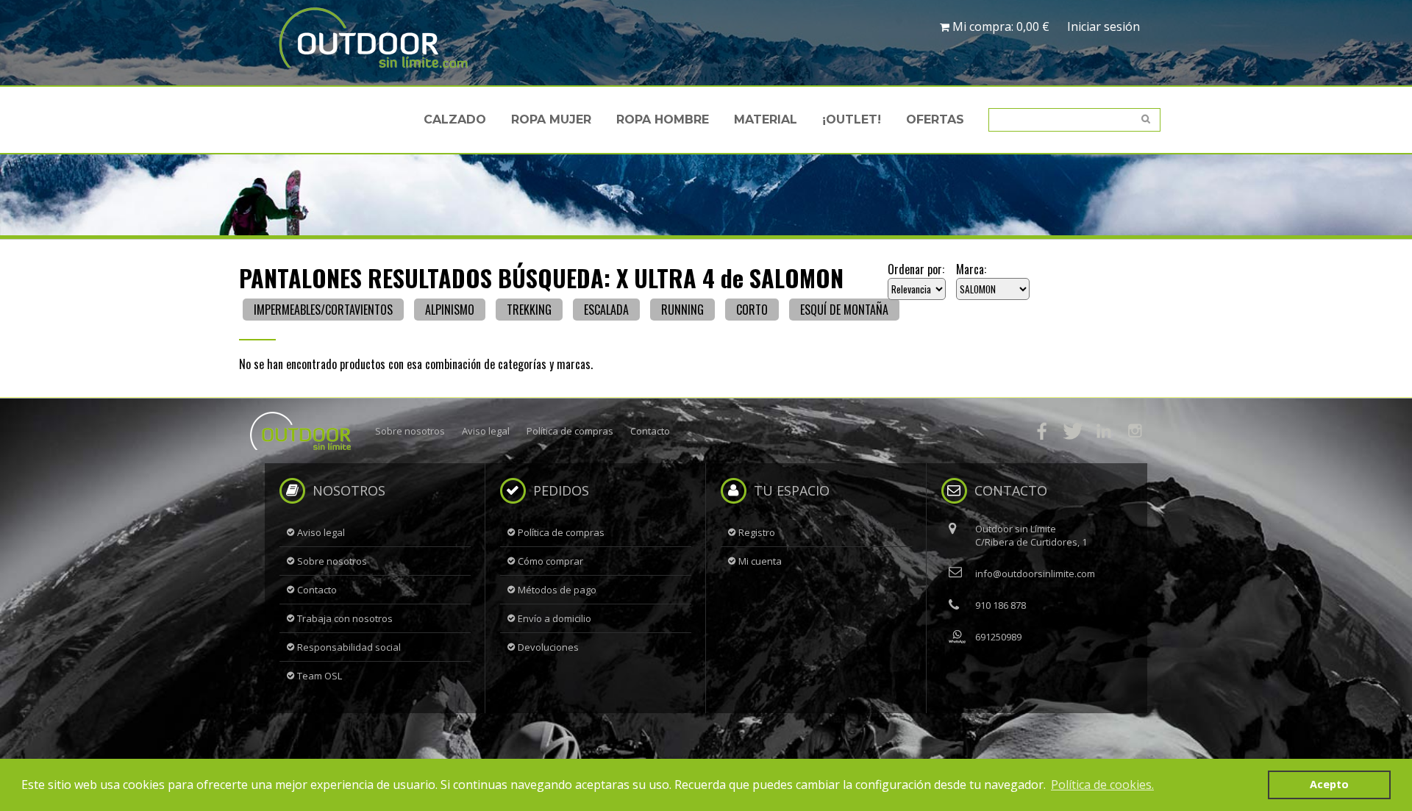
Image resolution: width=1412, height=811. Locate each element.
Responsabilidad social (349, 647)
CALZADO (455, 119)
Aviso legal (486, 430)
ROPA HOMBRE (662, 119)
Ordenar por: (916, 269)
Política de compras (570, 430)
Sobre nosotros (410, 430)
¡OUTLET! (851, 119)
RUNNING (682, 309)
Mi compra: (999, 26)
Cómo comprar (550, 561)
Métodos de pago (557, 589)
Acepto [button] (1329, 784)
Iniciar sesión (1103, 26)
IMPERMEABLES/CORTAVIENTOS (323, 309)
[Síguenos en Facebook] (1042, 430)
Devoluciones (548, 647)
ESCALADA (606, 309)
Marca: (971, 269)
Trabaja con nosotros (345, 618)
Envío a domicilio (554, 618)
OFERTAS (935, 119)
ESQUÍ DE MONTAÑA (844, 309)
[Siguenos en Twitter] (1072, 430)
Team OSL (319, 675)
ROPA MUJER (551, 119)
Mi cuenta (760, 561)
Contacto (650, 430)
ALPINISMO (449, 309)
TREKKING (529, 309)
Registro (756, 532)
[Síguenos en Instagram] (1134, 430)
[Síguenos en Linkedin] (1103, 430)
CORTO (752, 309)
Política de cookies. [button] (1102, 784)
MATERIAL (765, 119)
